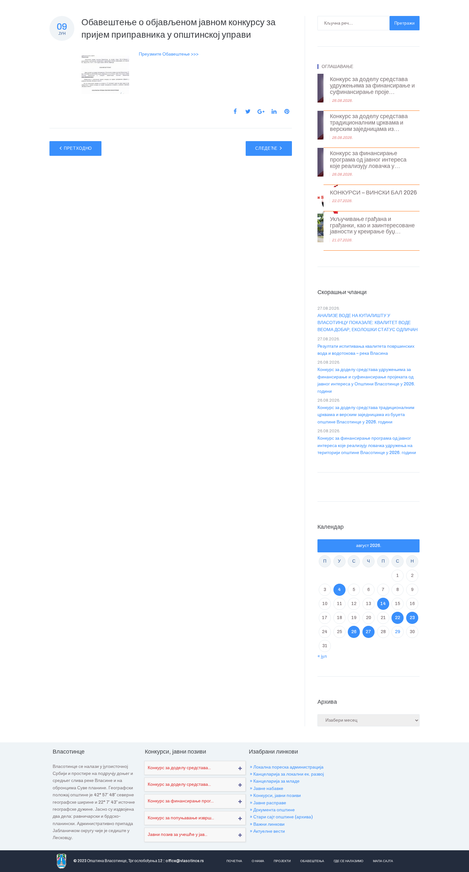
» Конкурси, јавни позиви (275, 795)
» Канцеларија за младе (275, 781)
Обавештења (312, 861)
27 (368, 631)
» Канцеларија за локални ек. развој (287, 774)
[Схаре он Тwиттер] (248, 111)
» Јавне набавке (266, 788)
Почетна (234, 861)
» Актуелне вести (267, 831)
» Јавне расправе (268, 802)
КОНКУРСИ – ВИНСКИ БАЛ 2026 (373, 193)
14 (383, 603)
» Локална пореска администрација (287, 767)
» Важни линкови (267, 824)
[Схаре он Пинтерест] (287, 111)
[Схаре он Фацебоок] (235, 111)
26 (353, 631)
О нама (258, 861)
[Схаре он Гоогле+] (261, 111)
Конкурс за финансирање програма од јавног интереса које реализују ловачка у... (368, 159)
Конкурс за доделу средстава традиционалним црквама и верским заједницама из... (369, 122)
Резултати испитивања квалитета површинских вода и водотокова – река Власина (365, 350)
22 (397, 617)
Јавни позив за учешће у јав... (177, 834)
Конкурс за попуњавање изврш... (181, 817)
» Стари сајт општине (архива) (281, 817)
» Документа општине (272, 810)
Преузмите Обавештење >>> (168, 54)
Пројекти (282, 861)
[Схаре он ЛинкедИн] (274, 111)
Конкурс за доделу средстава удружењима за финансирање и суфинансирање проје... (372, 85)
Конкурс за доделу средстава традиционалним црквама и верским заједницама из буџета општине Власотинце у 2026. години (365, 414)
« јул (322, 656)
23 (412, 617)
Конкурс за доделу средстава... (179, 767)
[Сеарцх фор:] (353, 23)
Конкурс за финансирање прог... (181, 801)
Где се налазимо (348, 861)
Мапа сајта (383, 861)
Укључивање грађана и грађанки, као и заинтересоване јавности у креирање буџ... (372, 225)
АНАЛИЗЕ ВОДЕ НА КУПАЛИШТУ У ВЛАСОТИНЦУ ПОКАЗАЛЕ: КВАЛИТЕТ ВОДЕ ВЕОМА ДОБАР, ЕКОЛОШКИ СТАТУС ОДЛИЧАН (367, 322)
